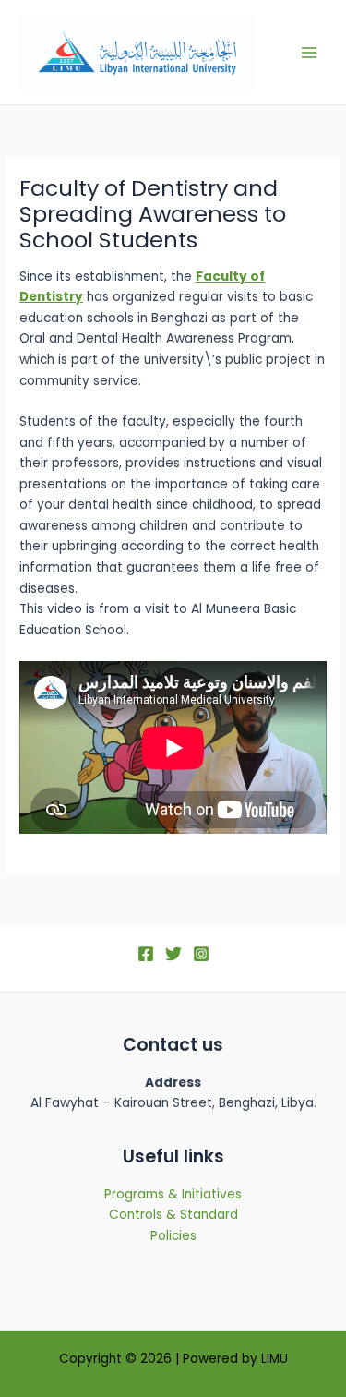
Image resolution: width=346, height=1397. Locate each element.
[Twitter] (173, 953)
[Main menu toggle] (309, 52)
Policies (173, 1236)
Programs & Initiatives (173, 1194)
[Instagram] (201, 953)
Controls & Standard (173, 1214)
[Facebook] (145, 953)
